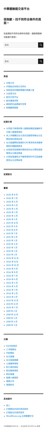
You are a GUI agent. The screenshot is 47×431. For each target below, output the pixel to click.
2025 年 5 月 (11, 240)
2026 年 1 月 (11, 219)
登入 (8, 405)
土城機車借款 (12, 363)
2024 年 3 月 (12, 290)
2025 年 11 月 (12, 223)
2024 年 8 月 (12, 272)
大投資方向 (11, 93)
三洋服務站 (11, 349)
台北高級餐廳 (12, 360)
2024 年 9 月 (12, 268)
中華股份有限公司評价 (16, 86)
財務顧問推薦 (12, 107)
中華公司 (10, 83)
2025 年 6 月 (12, 237)
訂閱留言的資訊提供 (15, 412)
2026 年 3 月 (12, 212)
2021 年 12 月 (12, 304)
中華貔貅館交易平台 (17, 9)
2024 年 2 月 (12, 293)
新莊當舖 (10, 374)
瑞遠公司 (10, 381)
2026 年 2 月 (12, 216)
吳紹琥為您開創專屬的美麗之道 (20, 90)
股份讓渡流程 (12, 100)
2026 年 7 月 (12, 198)
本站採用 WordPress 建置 (30, 426)
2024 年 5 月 (12, 283)
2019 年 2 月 (11, 311)
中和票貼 (10, 353)
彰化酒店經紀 (12, 367)
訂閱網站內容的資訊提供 (17, 409)
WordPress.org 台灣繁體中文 (20, 416)
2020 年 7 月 (12, 307)
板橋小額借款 (12, 377)
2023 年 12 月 (12, 300)
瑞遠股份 (10, 384)
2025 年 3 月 (11, 247)
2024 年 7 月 (12, 275)
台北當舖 (10, 356)
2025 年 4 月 (12, 244)
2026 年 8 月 (12, 194)
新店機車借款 (12, 370)
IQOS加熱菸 (11, 346)
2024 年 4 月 (12, 286)
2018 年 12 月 (12, 314)
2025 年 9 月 (12, 226)
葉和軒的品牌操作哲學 (16, 104)
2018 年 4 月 (11, 321)
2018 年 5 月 (11, 318)
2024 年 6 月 (12, 279)
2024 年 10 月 (12, 265)
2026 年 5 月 (12, 205)
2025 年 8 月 (12, 230)
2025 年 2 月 (11, 251)
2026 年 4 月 (12, 209)
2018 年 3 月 (11, 325)
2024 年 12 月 (12, 258)
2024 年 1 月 (11, 297)
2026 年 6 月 (12, 201)
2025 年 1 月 (11, 254)
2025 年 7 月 (11, 233)
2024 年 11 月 (12, 261)
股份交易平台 (12, 97)
